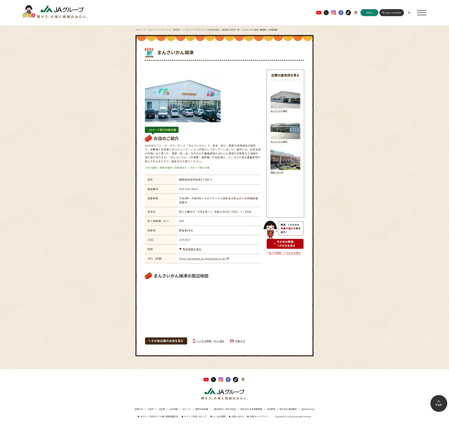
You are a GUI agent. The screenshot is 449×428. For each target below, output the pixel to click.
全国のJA (139, 408)
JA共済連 (173, 408)
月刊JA (369, 12)
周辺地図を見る (192, 249)
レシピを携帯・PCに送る (210, 341)
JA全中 (151, 408)
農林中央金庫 (201, 408)
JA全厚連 (270, 408)
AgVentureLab (307, 408)
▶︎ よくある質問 (218, 416)
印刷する (240, 341)
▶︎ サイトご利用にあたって (194, 416)
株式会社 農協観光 (288, 408)
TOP (438, 405)
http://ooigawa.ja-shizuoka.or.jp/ (202, 258)
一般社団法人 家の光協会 (224, 408)
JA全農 (161, 408)
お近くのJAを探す (393, 12)
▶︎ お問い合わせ (236, 416)
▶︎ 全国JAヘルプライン (258, 416)
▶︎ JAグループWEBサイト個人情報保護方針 (158, 416)
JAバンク (186, 408)
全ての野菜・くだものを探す (285, 253)
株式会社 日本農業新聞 (251, 408)
